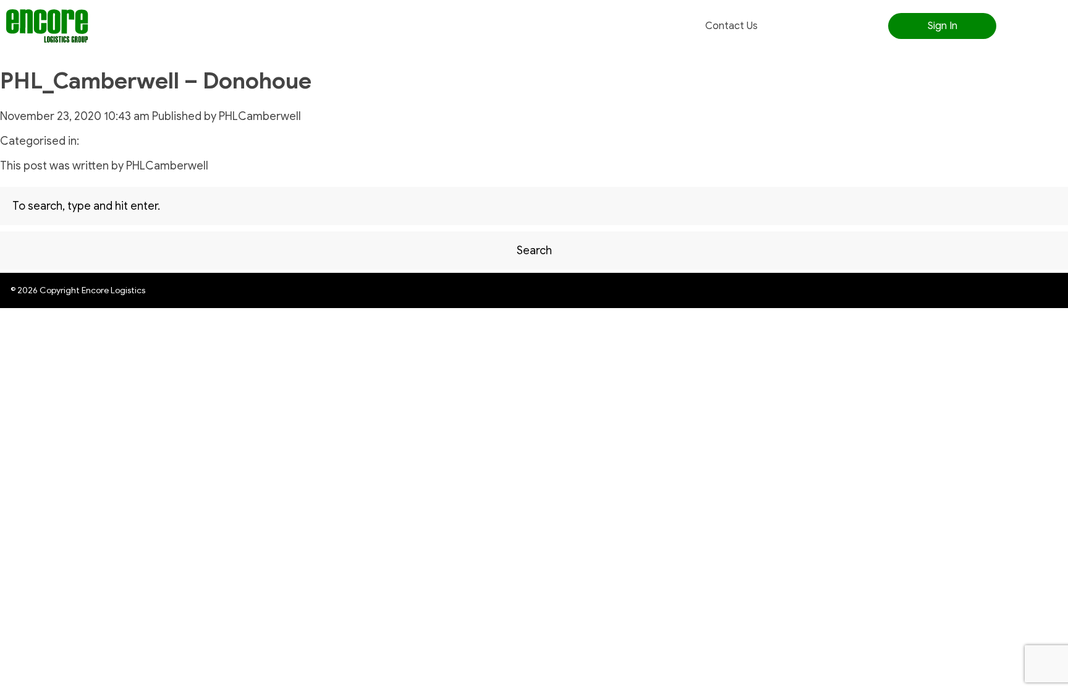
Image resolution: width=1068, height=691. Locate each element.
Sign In (942, 26)
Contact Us (731, 26)
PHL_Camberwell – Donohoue (156, 81)
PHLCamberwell (260, 116)
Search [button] (534, 250)
